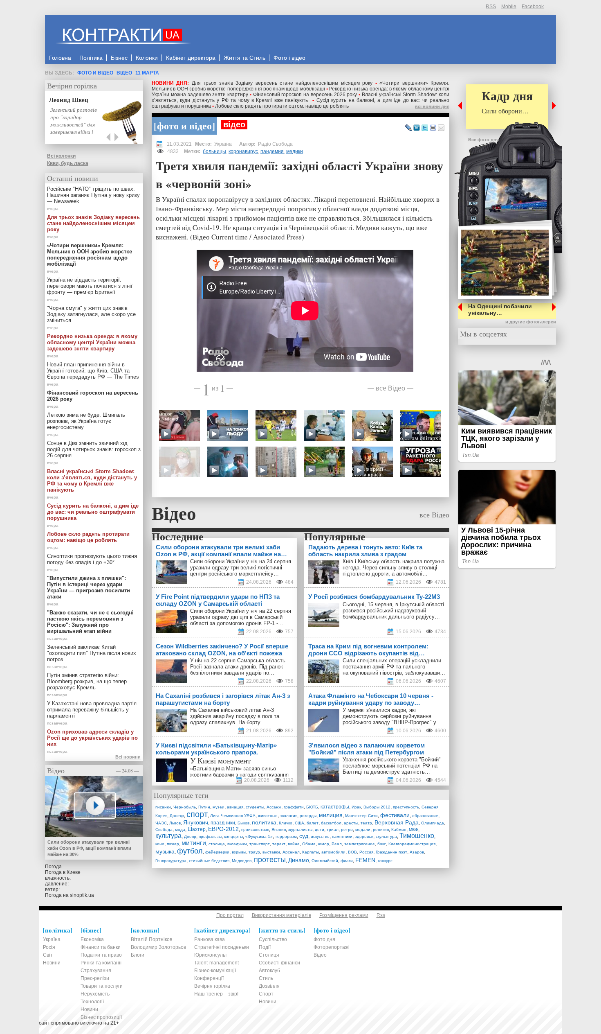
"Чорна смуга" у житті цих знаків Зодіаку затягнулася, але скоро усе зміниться (91, 314)
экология (288, 815)
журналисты (300, 829)
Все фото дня (483, 139)
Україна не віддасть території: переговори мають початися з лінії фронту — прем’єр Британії (89, 286)
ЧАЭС (161, 823)
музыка (165, 851)
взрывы (239, 852)
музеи (218, 807)
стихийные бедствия (209, 860)
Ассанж (274, 807)
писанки (163, 807)
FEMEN (365, 860)
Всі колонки (61, 156)
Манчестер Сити (361, 815)
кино (159, 844)
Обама (309, 844)
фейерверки (217, 852)
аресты (351, 823)
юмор (323, 844)
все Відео (390, 388)
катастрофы (335, 807)
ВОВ (352, 852)
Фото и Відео (95, 73)
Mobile (508, 6)
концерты (233, 836)
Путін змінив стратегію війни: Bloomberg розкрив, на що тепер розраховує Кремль (87, 681)
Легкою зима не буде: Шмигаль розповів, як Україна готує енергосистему (86, 421)
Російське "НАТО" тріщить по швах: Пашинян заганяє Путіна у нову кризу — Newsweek (93, 195)
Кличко (285, 823)
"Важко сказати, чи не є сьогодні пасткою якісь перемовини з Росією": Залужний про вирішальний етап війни (90, 622)
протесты (270, 860)
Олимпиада (432, 823)
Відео (124, 73)
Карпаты (310, 852)
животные (268, 815)
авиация (235, 807)
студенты (255, 807)
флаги (347, 860)
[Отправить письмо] (441, 128)
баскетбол (331, 823)
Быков (243, 823)
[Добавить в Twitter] (425, 128)
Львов (175, 823)
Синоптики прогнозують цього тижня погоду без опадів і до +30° (92, 559)
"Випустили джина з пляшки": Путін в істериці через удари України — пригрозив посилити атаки (88, 587)
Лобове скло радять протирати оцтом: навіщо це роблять (282, 106)
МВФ (413, 829)
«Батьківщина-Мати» (216, 768)
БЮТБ (312, 807)
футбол (190, 851)
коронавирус (243, 151)
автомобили (333, 852)
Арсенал (291, 852)
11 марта (147, 73)
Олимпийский (325, 860)
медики (294, 151)
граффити (294, 807)
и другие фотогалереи (530, 321)
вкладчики (237, 844)
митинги (194, 843)
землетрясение (359, 844)
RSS (491, 6)
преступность (406, 807)
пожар (173, 844)
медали (362, 829)
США (299, 823)
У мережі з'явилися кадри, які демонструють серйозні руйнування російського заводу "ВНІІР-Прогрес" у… (392, 716)
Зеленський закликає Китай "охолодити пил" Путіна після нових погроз (91, 653)
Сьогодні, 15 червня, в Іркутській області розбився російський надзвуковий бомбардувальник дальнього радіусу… (393, 610)
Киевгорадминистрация (411, 844)
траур (254, 852)
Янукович (195, 822)
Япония (278, 829)
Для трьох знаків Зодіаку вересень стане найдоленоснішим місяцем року (282, 83)
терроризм (286, 836)
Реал (337, 844)
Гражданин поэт (391, 852)
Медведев (241, 860)
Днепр (190, 836)
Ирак (356, 807)
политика (264, 822)
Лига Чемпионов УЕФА (233, 815)
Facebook (533, 6)
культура (168, 835)
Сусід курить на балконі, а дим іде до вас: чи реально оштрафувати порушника (93, 512)
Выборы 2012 (376, 807)
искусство (320, 836)
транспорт (259, 844)
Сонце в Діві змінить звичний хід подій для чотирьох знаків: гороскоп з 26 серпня (94, 449)
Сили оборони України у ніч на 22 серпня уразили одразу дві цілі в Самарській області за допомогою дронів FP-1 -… (240, 617)
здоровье (364, 836)
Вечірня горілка (72, 85)
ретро (347, 829)
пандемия (272, 151)
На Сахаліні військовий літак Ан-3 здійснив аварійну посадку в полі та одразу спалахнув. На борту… (234, 716)
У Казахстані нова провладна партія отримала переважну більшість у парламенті (92, 709)
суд (303, 836)
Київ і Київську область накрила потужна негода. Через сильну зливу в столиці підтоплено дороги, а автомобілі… (393, 567)
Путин (204, 807)
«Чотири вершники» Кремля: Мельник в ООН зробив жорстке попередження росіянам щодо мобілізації (300, 86)
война (294, 844)
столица (217, 844)
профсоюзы (210, 836)
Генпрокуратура (170, 860)
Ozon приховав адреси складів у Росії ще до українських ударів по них (92, 738)
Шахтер (197, 829)
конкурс (385, 860)
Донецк (177, 815)
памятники (342, 836)
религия (381, 829)
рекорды (308, 815)
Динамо (298, 860)
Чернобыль (184, 807)
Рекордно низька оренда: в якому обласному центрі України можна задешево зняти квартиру (92, 342)
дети (319, 829)
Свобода (164, 829)
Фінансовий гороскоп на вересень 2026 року (305, 94)
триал (333, 829)
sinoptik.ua (82, 895)
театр (366, 823)
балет (312, 823)
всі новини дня (432, 106)
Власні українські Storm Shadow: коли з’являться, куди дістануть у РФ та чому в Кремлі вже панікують (300, 97)
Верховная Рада (397, 822)
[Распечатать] (433, 128)
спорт (197, 814)
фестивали (395, 815)
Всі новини (128, 756)
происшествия (255, 829)
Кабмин (398, 829)
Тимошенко (416, 835)
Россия (366, 852)
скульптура (386, 836)
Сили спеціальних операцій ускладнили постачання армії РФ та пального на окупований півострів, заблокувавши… (394, 666)
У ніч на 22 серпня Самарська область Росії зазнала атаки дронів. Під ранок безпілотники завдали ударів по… (237, 666)
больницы (214, 151)
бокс (381, 844)
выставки (271, 852)
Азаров (417, 852)
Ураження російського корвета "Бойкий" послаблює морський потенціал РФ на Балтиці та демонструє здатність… (392, 765)
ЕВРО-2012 (223, 829)
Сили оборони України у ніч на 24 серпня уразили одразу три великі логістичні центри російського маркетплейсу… (240, 567)
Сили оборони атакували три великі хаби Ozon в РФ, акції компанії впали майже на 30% (89, 848)
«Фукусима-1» (259, 836)
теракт (278, 844)
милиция (331, 815)
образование (425, 815)
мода (180, 829)
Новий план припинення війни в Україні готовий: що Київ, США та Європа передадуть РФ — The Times (93, 370)
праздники (223, 823)
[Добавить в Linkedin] (416, 128)
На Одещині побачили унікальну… (500, 309)
